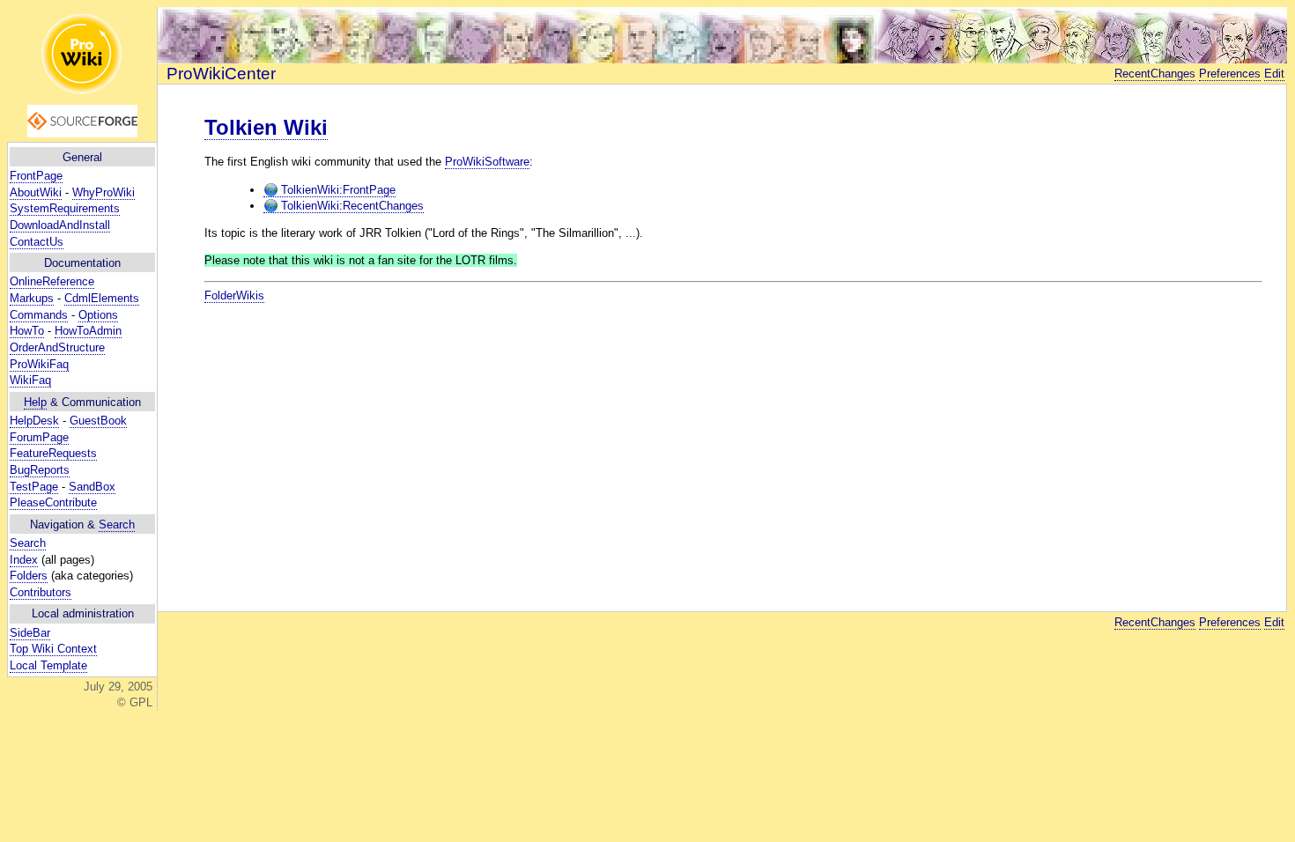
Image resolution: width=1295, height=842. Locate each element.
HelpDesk (34, 420)
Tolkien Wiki (266, 127)
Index (24, 559)
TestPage (34, 486)
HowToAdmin (88, 330)
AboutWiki (36, 192)
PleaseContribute (53, 502)
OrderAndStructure (57, 347)
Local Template (48, 665)
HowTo (27, 330)
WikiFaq (30, 380)
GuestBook (98, 420)
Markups (32, 298)
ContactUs (36, 241)
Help (35, 402)
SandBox (92, 486)
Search (117, 524)
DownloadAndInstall (60, 225)
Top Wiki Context (53, 648)
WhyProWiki (103, 192)
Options (98, 314)
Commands (39, 314)
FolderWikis (234, 295)
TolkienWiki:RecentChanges (351, 205)
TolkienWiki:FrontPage (337, 189)
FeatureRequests (53, 453)
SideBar (30, 632)
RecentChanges (1154, 73)
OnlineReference (52, 281)
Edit (1274, 73)
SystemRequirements (65, 208)
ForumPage (39, 437)
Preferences (1230, 73)
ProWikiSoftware (487, 161)
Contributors (40, 592)
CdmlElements (101, 298)
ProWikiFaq (39, 364)
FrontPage (36, 175)
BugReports (40, 469)
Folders (29, 575)
